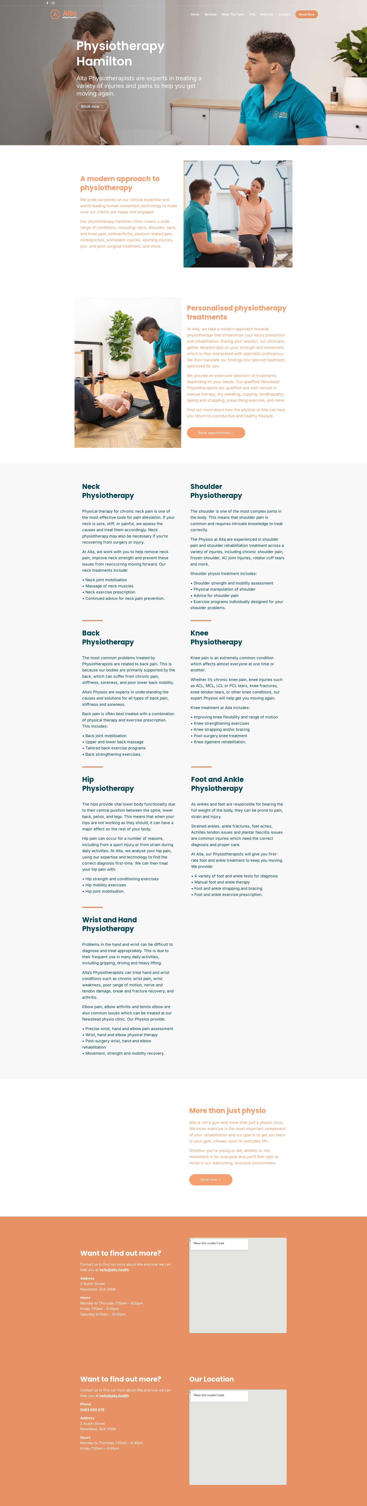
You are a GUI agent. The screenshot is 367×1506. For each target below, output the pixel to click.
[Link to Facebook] (47, 3)
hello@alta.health (114, 1270)
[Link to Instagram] (53, 3)
